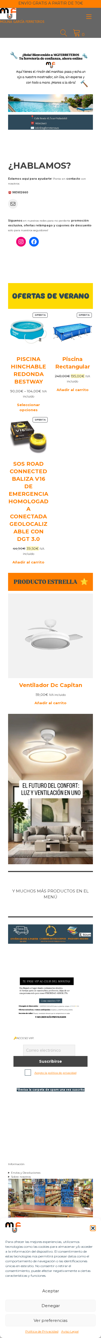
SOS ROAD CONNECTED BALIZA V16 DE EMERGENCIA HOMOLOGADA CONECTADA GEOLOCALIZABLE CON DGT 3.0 (28, 501)
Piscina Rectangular (72, 363)
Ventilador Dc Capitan (50, 685)
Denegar (50, 1305)
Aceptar (50, 1290)
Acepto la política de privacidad (55, 1073)
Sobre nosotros (21, 1176)
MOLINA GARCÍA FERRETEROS (22, 21)
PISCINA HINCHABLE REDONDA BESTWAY (28, 370)
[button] (93, 1228)
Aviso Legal (70, 1331)
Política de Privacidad (41, 1331)
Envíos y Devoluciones (25, 1172)
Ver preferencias (50, 1320)
